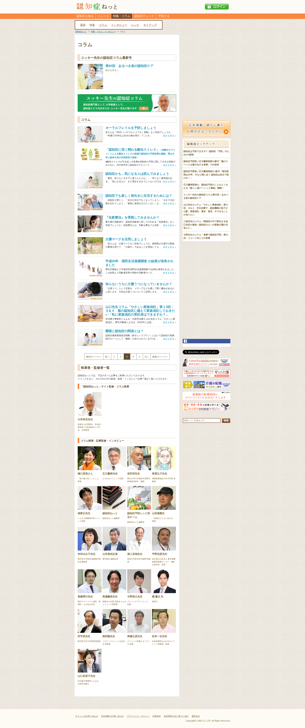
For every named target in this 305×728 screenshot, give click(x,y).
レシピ (135, 25)
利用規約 (156, 716)
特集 (92, 25)
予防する (164, 16)
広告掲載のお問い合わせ (112, 716)
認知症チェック (144, 16)
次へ (147, 356)
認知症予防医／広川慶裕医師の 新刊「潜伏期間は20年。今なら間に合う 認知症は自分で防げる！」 (206, 174)
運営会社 (196, 716)
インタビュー (119, 25)
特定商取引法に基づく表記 (176, 716)
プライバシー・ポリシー (138, 716)
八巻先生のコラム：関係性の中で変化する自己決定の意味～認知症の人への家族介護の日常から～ (205, 224)
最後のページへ (160, 356)
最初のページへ (94, 356)
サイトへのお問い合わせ (86, 716)
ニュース (103, 16)
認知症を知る (85, 16)
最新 (83, 25)
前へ (107, 356)
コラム (103, 25)
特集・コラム (121, 16)
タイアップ (150, 25)
